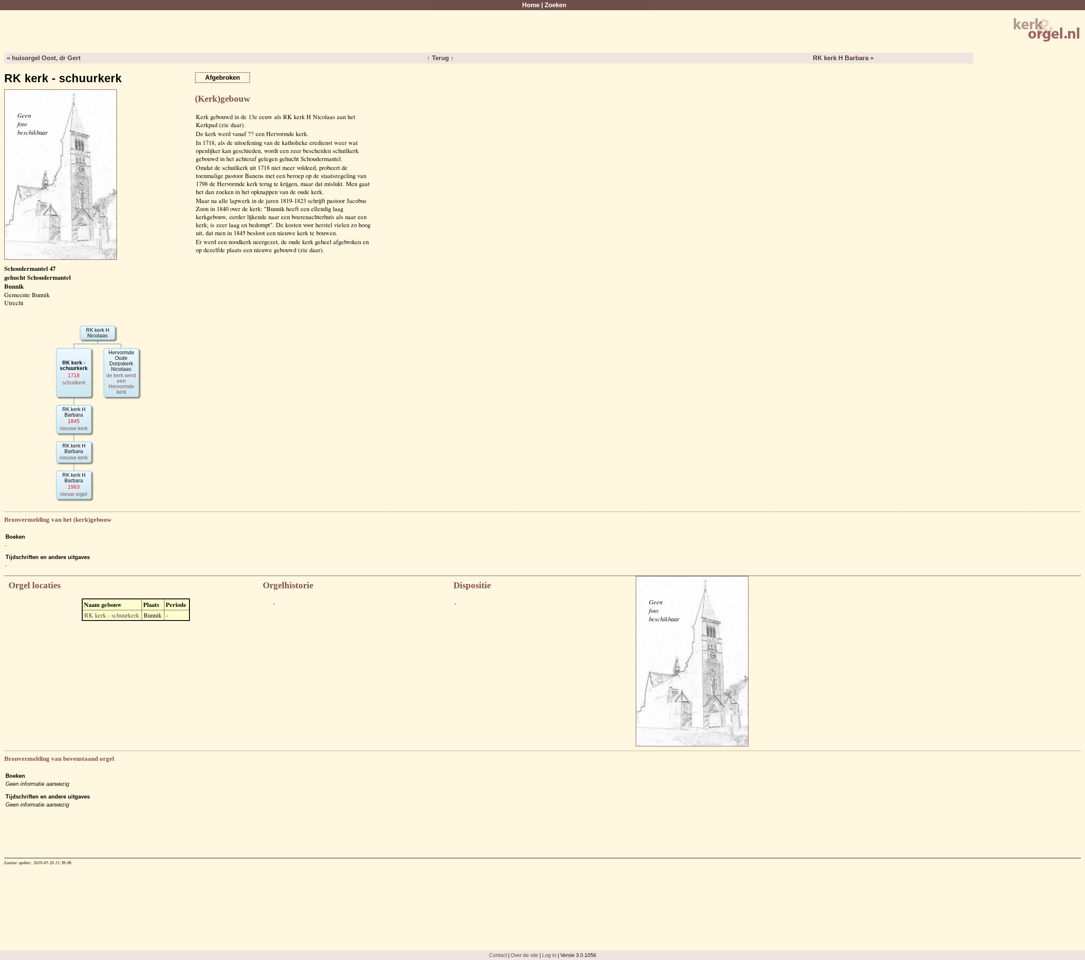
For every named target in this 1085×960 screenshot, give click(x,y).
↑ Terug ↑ (440, 58)
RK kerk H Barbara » (843, 58)
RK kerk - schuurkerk (111, 615)
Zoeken (555, 5)
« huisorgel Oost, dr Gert (44, 58)
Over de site (524, 955)
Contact (498, 955)
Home (531, 5)
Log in (549, 955)
